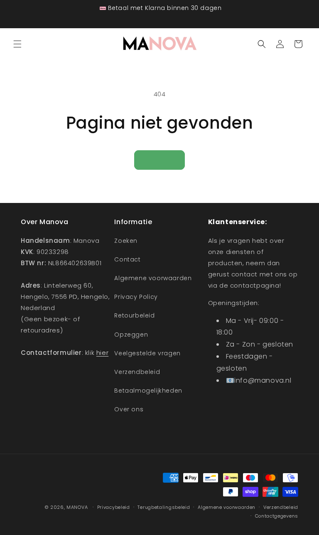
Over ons (128, 409)
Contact (127, 259)
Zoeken (125, 241)
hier (102, 352)
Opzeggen (131, 334)
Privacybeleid (113, 507)
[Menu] (17, 44)
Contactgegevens (277, 516)
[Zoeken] (262, 44)
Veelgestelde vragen (147, 353)
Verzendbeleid (137, 372)
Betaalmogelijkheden (148, 390)
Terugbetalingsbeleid (163, 507)
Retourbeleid (134, 315)
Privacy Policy (135, 297)
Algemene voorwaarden (152, 278)
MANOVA (77, 507)
